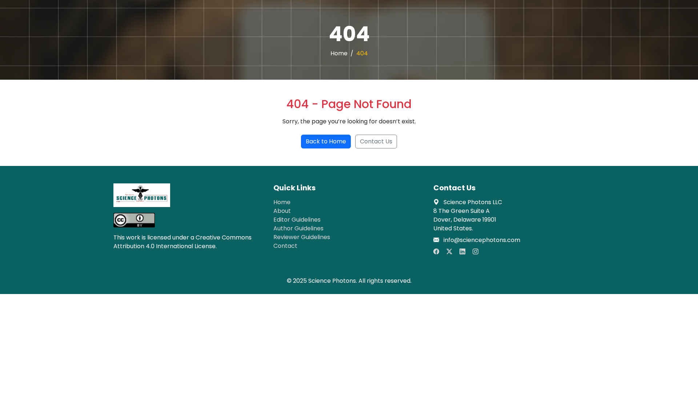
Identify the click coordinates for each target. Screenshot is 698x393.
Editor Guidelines (297, 219)
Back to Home (326, 141)
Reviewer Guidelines (301, 237)
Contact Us (376, 141)
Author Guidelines (298, 228)
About (282, 211)
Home (339, 53)
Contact (285, 246)
